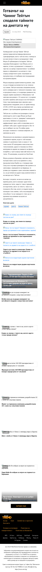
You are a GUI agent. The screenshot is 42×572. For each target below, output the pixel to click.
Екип (12, 521)
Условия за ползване (10, 528)
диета (13, 206)
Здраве (6, 32)
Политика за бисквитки (24, 530)
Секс (4, 364)
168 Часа (19, 535)
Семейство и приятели (25, 521)
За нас (5, 521)
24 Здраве (17, 540)
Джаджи (6, 285)
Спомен (25, 540)
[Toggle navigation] (4, 3)
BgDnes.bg (13, 538)
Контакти (6, 523)
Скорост (5, 276)
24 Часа (12, 535)
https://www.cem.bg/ (21, 569)
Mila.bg (29, 538)
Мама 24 (35, 538)
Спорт (5, 466)
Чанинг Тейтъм (23, 206)
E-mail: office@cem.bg (29, 567)
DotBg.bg (21, 538)
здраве (6, 206)
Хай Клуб (27, 535)
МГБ (6, 535)
